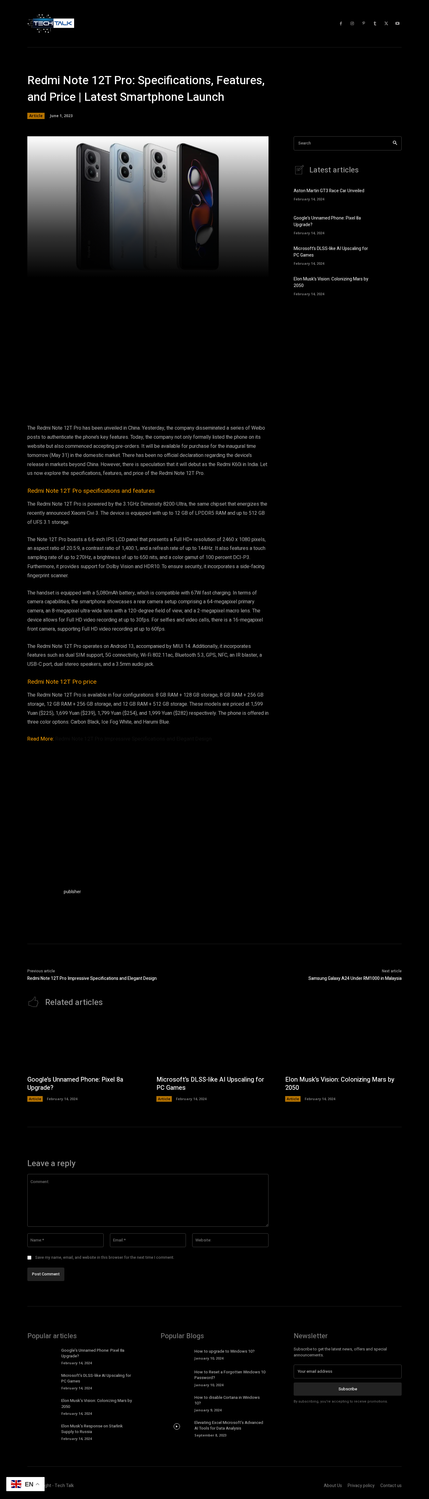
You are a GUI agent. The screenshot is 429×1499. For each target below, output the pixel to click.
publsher (72, 891)
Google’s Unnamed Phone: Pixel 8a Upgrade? (75, 1083)
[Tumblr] (375, 23)
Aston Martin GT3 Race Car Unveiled (329, 190)
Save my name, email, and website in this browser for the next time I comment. (104, 1257)
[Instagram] (352, 23)
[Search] (395, 143)
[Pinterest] (364, 23)
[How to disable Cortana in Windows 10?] (176, 1401)
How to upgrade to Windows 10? (224, 1351)
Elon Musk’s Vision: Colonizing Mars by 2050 (339, 1083)
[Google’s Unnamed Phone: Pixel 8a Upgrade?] (391, 224)
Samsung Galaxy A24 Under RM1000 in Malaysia (355, 978)
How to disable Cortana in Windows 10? (227, 1400)
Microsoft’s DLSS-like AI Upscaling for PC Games (210, 1083)
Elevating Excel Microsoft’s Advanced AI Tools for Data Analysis (228, 1425)
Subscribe (348, 1389)
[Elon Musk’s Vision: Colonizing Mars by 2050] (391, 285)
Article (36, 115)
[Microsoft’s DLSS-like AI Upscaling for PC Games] (391, 254)
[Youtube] (398, 23)
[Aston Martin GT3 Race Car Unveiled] (391, 193)
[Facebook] (341, 23)
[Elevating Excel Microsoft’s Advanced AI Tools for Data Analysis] (176, 1426)
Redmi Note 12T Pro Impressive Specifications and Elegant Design (133, 739)
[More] (238, 269)
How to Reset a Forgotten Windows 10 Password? (229, 1375)
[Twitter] (386, 23)
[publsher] (42, 903)
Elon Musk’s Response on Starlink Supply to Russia (92, 1429)
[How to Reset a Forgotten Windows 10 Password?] (176, 1376)
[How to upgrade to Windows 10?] (176, 1354)
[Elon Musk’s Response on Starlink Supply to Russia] (43, 1430)
